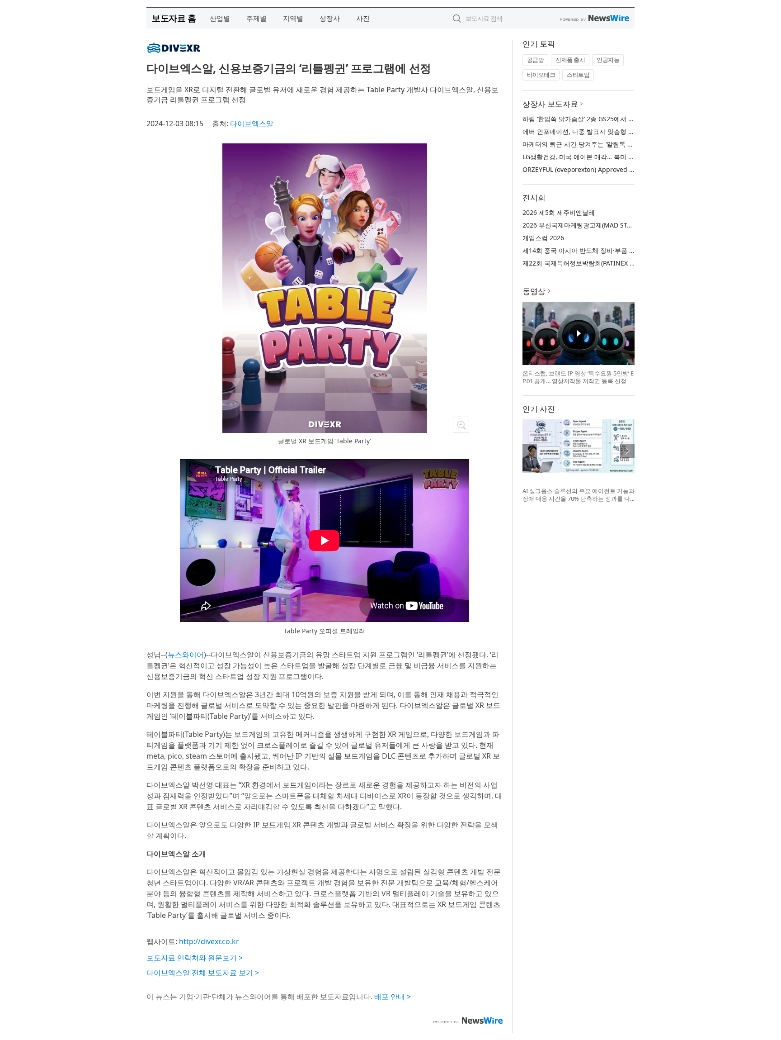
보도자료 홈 (174, 18)
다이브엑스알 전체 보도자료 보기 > (202, 973)
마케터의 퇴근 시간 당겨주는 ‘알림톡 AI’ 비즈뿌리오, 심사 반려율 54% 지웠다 (631, 144)
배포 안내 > (392, 997)
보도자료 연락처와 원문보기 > (194, 958)
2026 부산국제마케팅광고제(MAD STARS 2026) (589, 225)
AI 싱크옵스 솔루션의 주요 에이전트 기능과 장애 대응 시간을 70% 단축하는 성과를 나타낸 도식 (578, 499)
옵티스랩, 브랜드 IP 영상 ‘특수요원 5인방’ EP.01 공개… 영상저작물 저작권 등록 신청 (578, 377)
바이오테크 (541, 75)
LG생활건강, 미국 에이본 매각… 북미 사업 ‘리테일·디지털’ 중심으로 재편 (624, 156)
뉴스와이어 (186, 655)
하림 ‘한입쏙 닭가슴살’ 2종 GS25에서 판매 (581, 118)
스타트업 (578, 75)
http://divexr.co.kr (209, 941)
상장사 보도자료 (550, 104)
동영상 (534, 291)
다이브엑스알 (251, 123)
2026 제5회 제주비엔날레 (558, 212)
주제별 (256, 18)
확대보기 (461, 425)
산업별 (220, 18)
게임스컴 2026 (543, 237)
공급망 (535, 60)
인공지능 (608, 60)
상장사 (330, 18)
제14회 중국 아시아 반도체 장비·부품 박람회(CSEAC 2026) (604, 250)
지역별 (293, 18)
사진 (363, 18)
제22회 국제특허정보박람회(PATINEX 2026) (584, 263)
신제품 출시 (570, 60)
